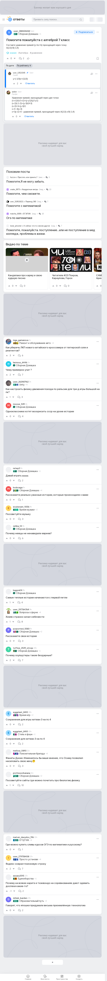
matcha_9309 (15, 214)
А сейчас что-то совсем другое (37, 226)
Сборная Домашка (28, 34)
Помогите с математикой (23, 206)
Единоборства (26, 878)
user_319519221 (16, 202)
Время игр (24, 715)
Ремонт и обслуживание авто (35, 343)
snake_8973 (15, 189)
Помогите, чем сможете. (23, 193)
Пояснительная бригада (32, 753)
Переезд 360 (30, 202)
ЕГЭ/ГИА (27, 214)
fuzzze (13, 177)
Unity (22, 384)
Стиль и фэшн (25, 734)
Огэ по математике (19, 218)
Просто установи (28, 859)
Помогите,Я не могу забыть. (25, 181)
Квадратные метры (30, 189)
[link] (27, 269)
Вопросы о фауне (28, 612)
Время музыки (27, 510)
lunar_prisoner (15, 226)
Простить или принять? (27, 177)
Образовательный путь (31, 901)
